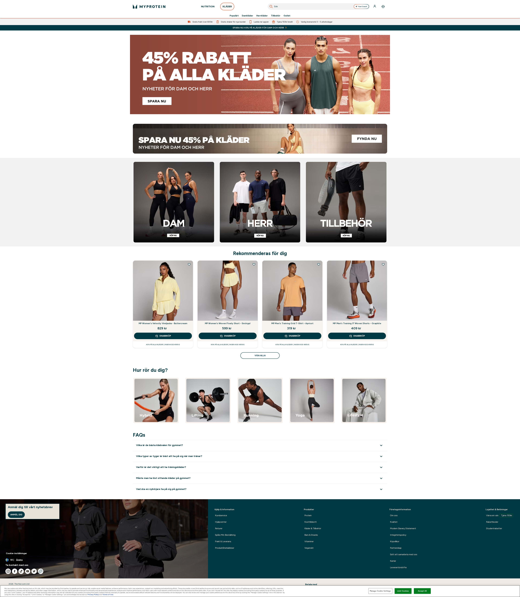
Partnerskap (396, 548)
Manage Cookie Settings (380, 591)
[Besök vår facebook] (14, 571)
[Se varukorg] (383, 6)
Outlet (287, 16)
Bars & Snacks (311, 535)
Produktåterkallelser (224, 548)
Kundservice (221, 515)
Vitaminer (309, 541)
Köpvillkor (394, 541)
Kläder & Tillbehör (312, 528)
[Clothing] (260, 74)
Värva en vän (499, 515)
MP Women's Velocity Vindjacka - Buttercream (163, 323)
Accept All (422, 591)
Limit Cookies (403, 591)
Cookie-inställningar (16, 553)
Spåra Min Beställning (225, 535)
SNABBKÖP (165, 336)
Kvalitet (393, 522)
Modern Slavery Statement (403, 528)
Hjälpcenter (221, 522)
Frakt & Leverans (223, 541)
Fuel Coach (362, 6)
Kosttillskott (310, 522)
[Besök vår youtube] (27, 571)
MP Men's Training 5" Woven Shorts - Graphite (357, 323)
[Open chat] (40, 571)
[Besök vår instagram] (8, 571)
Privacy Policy (93, 595)
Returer (218, 528)
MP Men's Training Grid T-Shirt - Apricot (292, 323)
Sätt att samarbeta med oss (403, 554)
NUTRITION (207, 6)
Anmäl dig (16, 514)
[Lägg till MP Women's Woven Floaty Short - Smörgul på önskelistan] (254, 264)
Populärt (234, 16)
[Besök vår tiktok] (21, 571)
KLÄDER (227, 6)
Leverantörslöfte (398, 567)
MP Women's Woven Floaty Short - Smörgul (228, 323)
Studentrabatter (494, 528)
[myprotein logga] (149, 6)
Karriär (393, 561)
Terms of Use (107, 595)
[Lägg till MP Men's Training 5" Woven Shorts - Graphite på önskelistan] (383, 264)
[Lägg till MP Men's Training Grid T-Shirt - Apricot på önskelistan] (318, 264)
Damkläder (247, 16)
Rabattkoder (492, 522)
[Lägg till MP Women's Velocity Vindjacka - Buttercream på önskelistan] (189, 264)
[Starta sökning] (271, 6)
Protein (308, 515)
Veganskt (308, 548)
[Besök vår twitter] (34, 571)
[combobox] (319, 6)
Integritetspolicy (398, 535)
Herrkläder (262, 16)
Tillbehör (275, 16)
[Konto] (375, 6)
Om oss (394, 515)
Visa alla (260, 355)
